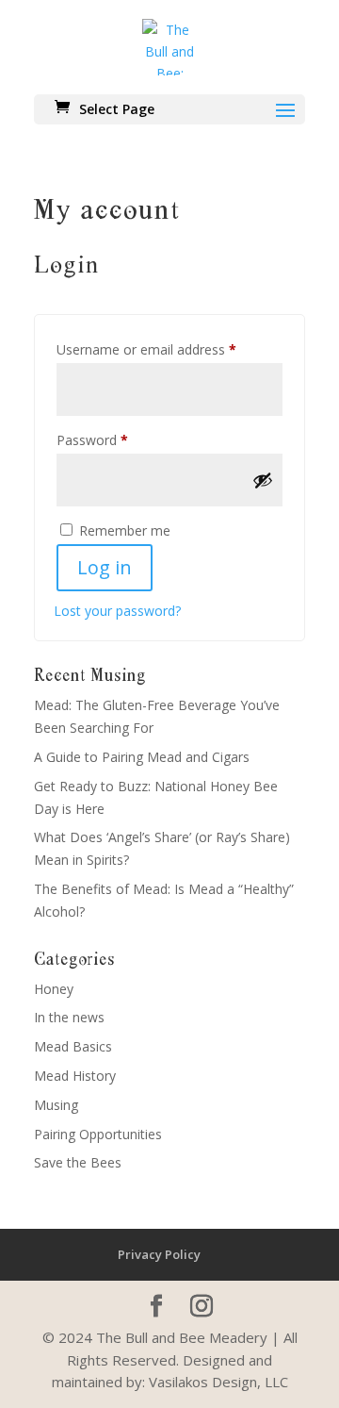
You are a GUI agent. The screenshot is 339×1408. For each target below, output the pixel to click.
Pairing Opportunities (98, 1134)
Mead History (75, 1076)
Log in (104, 567)
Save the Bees (77, 1162)
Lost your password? (117, 611)
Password (118, 439)
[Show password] (262, 480)
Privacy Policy (159, 1254)
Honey (53, 989)
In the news (69, 1017)
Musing (56, 1105)
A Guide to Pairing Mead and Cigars (142, 757)
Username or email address (169, 349)
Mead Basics (73, 1046)
